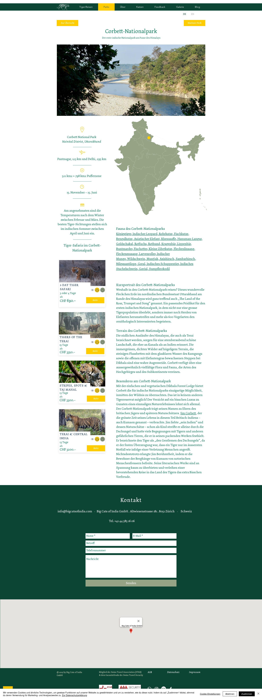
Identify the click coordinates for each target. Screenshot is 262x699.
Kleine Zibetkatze (160, 249)
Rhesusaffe (168, 239)
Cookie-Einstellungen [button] (210, 693)
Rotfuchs (140, 244)
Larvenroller (147, 254)
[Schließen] (258, 694)
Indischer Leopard (145, 234)
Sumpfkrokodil (159, 269)
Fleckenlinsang (184, 249)
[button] (148, 137)
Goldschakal (124, 244)
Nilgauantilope (126, 264)
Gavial (143, 269)
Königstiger (123, 234)
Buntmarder (124, 249)
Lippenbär (184, 244)
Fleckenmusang (127, 254)
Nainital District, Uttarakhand (81, 141)
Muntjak (152, 259)
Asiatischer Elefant (147, 239)
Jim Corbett (188, 413)
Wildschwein (136, 259)
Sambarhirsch (185, 259)
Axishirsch (167, 259)
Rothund (154, 244)
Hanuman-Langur (190, 239)
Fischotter (140, 249)
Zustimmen (246, 693)
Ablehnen (229, 693)
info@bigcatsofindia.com (75, 511)
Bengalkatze (124, 239)
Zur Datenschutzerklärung (74, 695)
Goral (141, 264)
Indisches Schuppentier (163, 264)
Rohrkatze (166, 234)
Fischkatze (181, 234)
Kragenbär (168, 244)
